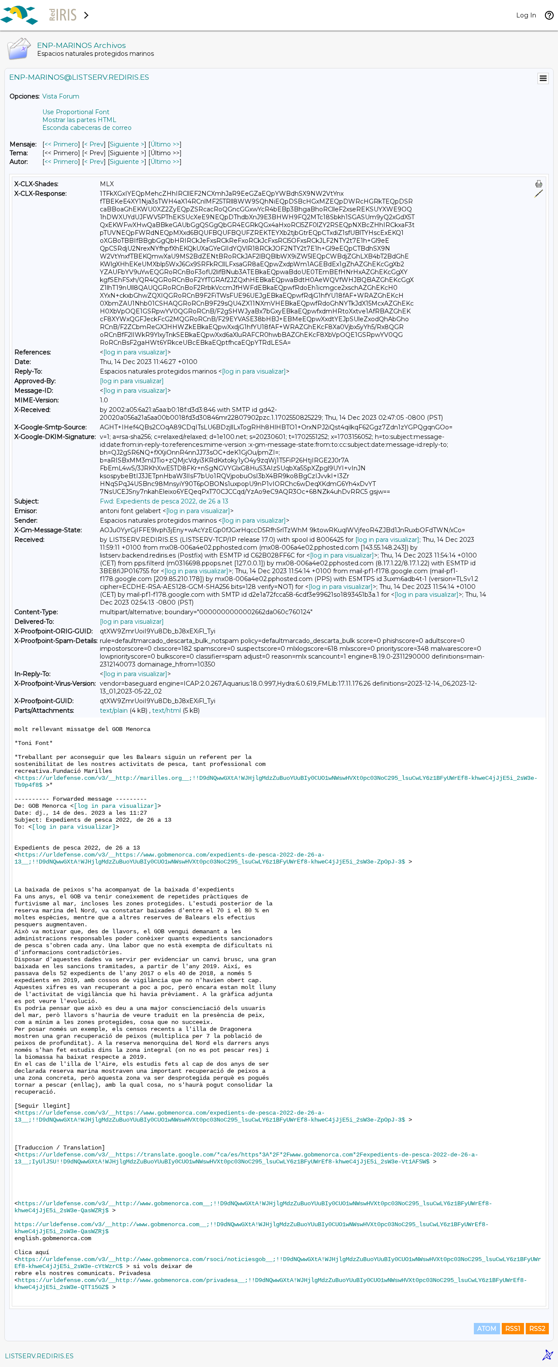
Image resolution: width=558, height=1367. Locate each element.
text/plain (114, 710)
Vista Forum (60, 96)
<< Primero (61, 144)
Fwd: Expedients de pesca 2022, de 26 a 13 (164, 501)
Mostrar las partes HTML (79, 120)
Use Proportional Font (75, 112)
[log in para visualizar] (135, 352)
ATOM (487, 1329)
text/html (166, 710)
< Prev (94, 144)
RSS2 (537, 1329)
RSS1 (513, 1329)
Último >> (165, 144)
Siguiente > (127, 144)
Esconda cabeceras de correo (87, 128)
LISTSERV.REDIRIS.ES (39, 1356)
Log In (526, 15)
